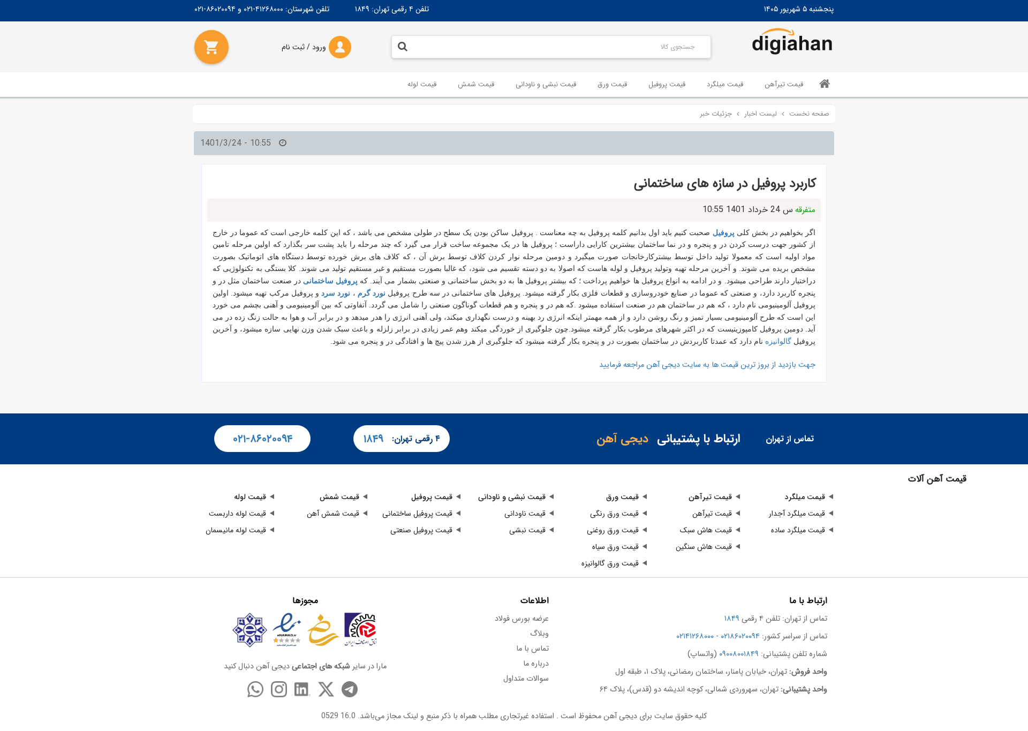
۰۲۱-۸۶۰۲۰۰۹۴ (262, 439)
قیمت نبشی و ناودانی (546, 84)
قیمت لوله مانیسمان (236, 530)
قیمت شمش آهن (333, 513)
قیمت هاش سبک (706, 530)
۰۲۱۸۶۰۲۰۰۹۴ (740, 636)
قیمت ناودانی (525, 513)
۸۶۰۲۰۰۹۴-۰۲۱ (215, 9)
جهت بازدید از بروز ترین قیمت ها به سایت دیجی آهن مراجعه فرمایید (707, 365)
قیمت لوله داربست (237, 513)
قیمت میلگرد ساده (798, 530)
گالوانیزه (779, 341)
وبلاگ (539, 634)
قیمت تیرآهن (784, 84)
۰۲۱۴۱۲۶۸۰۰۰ (695, 636)
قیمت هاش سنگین (704, 547)
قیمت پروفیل (666, 84)
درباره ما (536, 664)
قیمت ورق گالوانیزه (610, 563)
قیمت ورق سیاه (615, 547)
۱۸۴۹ (362, 9)
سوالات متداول (526, 679)
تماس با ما (532, 649)
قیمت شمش (476, 84)
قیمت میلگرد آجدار (797, 513)
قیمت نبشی (527, 530)
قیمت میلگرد (725, 84)
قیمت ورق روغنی (613, 530)
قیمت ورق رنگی (614, 513)
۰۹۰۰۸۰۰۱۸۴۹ (739, 654)
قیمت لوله (421, 84)
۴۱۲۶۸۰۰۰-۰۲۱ (263, 9)
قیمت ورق (612, 84)
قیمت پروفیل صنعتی (421, 530)
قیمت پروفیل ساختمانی (417, 513)
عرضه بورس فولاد (522, 619)
